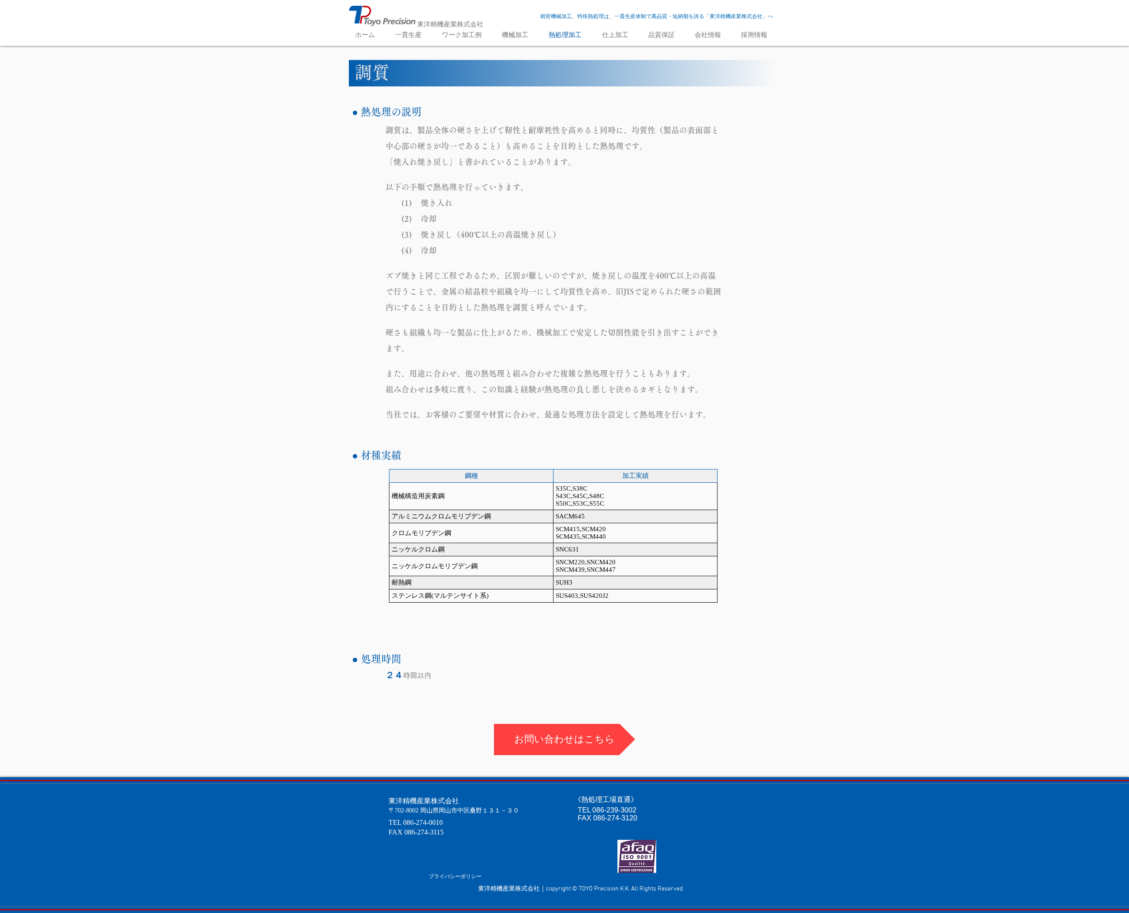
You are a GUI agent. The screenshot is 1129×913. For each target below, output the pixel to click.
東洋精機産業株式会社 (450, 24)
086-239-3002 (614, 810)
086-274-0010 (423, 822)
